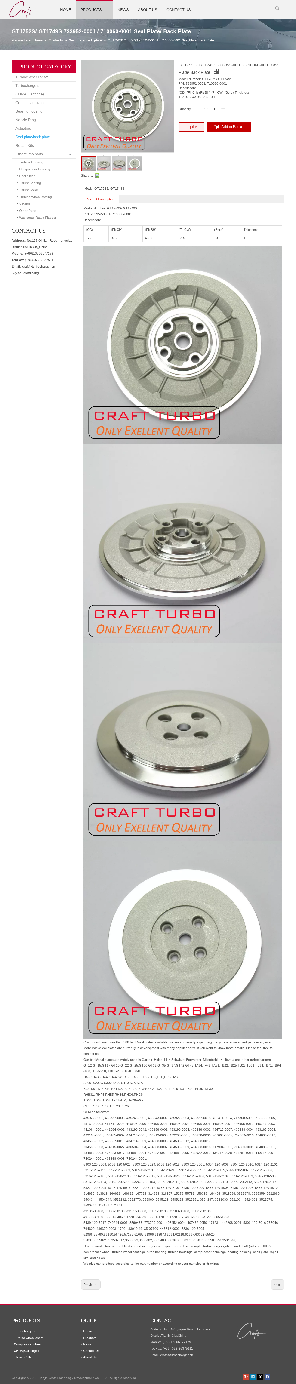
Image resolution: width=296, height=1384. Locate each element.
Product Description (100, 199)
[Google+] (246, 1377)
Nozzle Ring (25, 120)
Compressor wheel (30, 103)
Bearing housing (29, 111)
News (87, 1344)
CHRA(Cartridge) (29, 94)
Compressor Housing (34, 169)
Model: (89, 188)
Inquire (191, 127)
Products (89, 1338)
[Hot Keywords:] (277, 8)
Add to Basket (232, 127)
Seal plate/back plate (32, 137)
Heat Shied (27, 176)
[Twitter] (260, 1377)
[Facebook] (267, 1377)
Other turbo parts (29, 154)
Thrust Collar (28, 190)
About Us (90, 1357)
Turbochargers (27, 86)
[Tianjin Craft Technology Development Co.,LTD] (252, 1331)
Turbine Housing (31, 162)
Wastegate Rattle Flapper (37, 217)
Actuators (23, 128)
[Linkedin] (253, 1377)
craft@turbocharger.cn (38, 266)
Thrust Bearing (30, 183)
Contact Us (91, 1351)
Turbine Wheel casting (35, 197)
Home (87, 1331)
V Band (24, 204)
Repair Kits (24, 146)
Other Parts (27, 210)
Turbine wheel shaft (31, 77)
